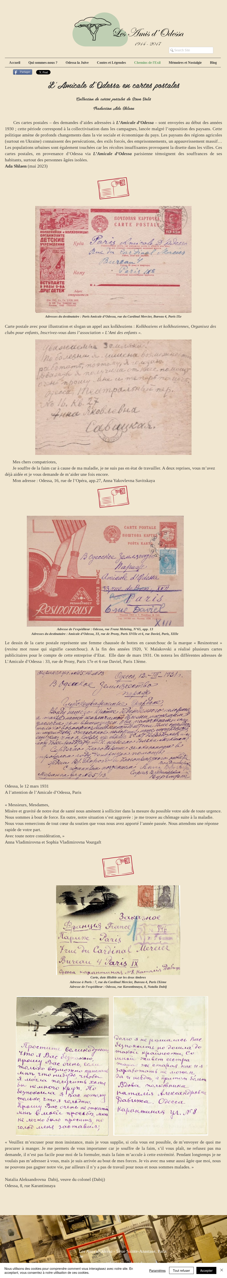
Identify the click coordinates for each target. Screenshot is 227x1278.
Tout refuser (181, 1270)
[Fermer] (221, 1270)
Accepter (206, 1270)
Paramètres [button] (157, 1270)
